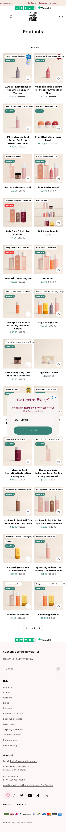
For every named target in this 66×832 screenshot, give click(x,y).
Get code (33, 430)
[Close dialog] (53, 397)
